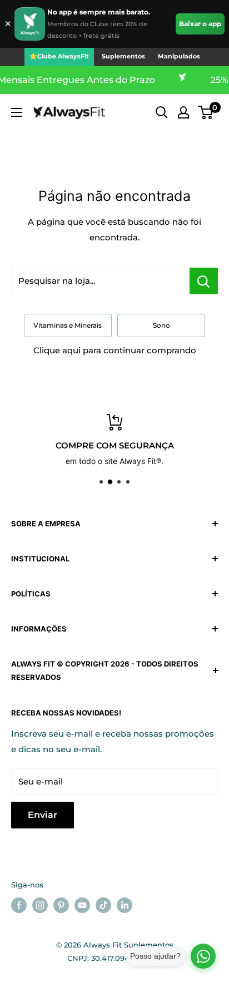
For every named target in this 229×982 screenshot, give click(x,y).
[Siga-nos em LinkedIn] (124, 905)
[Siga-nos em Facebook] (19, 905)
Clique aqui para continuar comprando (114, 350)
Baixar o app (200, 23)
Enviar (42, 815)
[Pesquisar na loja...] (204, 281)
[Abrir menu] (16, 112)
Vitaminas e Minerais (67, 325)
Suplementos (123, 56)
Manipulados (179, 56)
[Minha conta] (183, 112)
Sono (161, 325)
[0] (206, 112)
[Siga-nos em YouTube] (82, 905)
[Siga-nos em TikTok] (103, 905)
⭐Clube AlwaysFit (59, 56)
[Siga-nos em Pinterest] (61, 905)
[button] (205, 112)
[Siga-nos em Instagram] (40, 905)
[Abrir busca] (162, 112)
